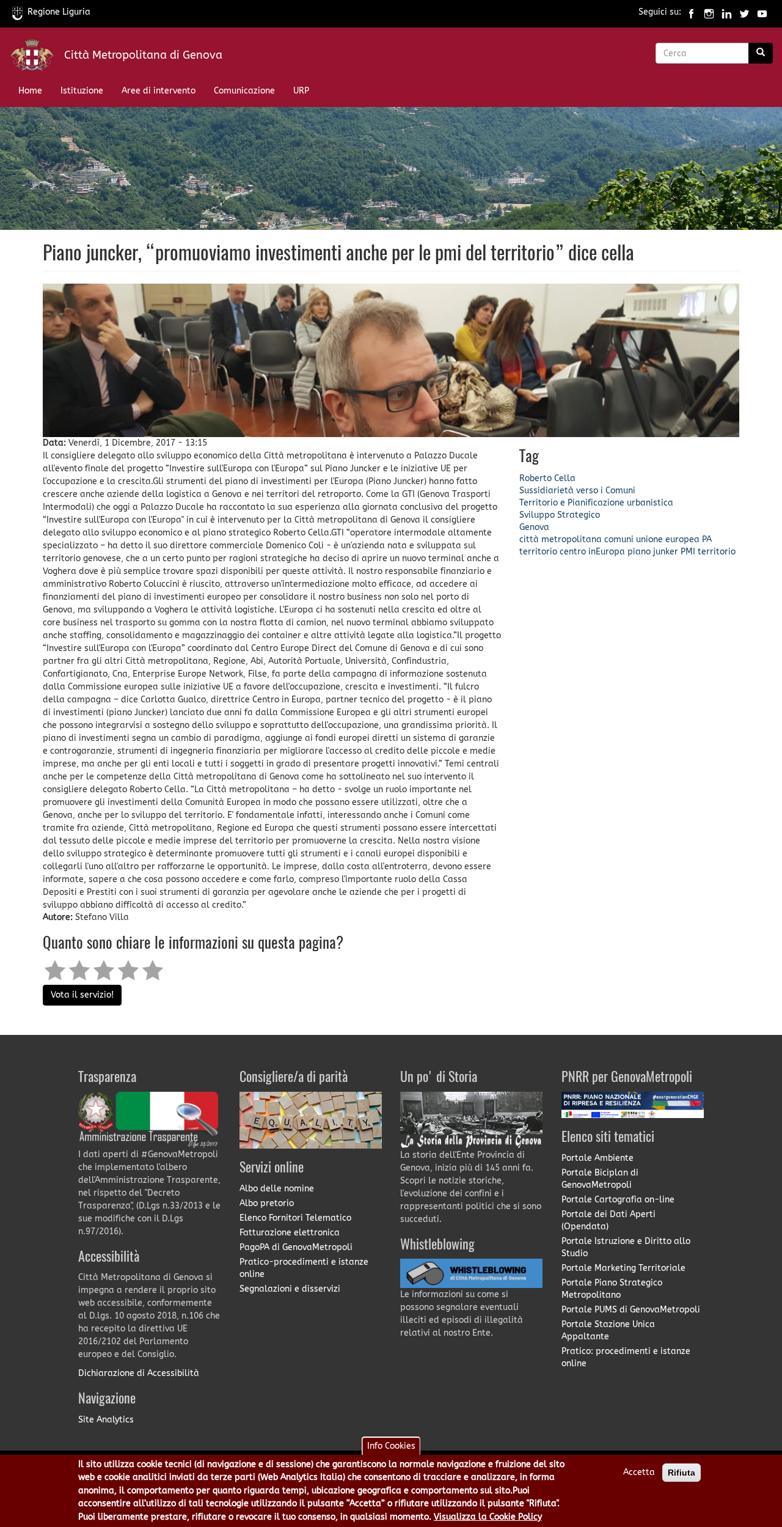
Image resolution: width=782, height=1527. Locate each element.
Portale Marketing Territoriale (623, 1268)
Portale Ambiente (597, 1158)
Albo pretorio (266, 1203)
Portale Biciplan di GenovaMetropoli (599, 1179)
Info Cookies (391, 1446)
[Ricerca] (760, 53)
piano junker (652, 551)
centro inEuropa (592, 551)
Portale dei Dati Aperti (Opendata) (608, 1220)
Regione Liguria (58, 12)
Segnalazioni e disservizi (289, 1289)
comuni (619, 539)
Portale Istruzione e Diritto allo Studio (625, 1247)
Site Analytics (106, 1420)
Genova (534, 527)
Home (30, 91)
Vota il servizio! (82, 995)
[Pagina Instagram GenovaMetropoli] (709, 12)
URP (301, 91)
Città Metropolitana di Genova (143, 55)
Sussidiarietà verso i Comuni (577, 490)
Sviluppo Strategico (559, 515)
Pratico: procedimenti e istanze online (625, 1357)
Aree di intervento (159, 91)
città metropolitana (560, 539)
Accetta (639, 1472)
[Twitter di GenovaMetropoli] (744, 12)
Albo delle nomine (276, 1188)
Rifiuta (681, 1472)
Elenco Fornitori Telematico (295, 1218)
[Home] (36, 58)
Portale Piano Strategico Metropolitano (611, 1289)
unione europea (668, 539)
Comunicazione (244, 91)
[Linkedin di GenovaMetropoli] (726, 12)
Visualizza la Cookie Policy (488, 1517)
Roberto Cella (547, 478)
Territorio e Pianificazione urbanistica (596, 503)
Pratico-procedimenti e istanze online (303, 1268)
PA (707, 539)
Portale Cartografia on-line (617, 1199)
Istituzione (81, 91)
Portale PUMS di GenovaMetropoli (630, 1309)
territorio (538, 551)
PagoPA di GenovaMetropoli (296, 1247)
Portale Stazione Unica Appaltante (608, 1330)
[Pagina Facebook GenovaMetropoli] (691, 12)
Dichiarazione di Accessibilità (138, 1373)
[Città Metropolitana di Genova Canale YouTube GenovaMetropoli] (762, 12)
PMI (688, 551)
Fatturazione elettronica (289, 1232)
